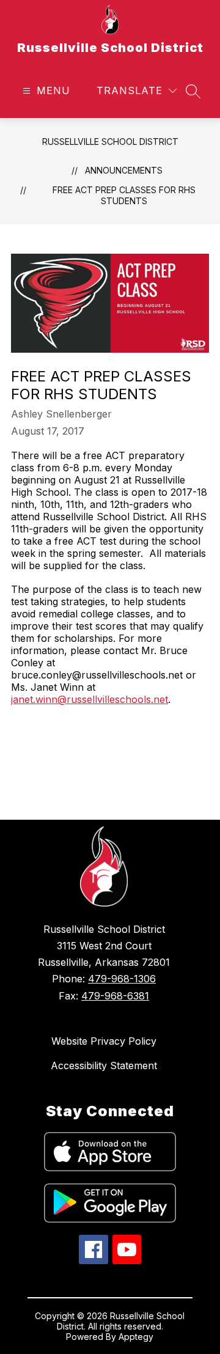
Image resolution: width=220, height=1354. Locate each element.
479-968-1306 (122, 979)
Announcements (124, 170)
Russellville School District (110, 141)
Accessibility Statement (104, 1065)
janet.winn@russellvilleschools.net (89, 699)
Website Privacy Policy (103, 1041)
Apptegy (136, 1336)
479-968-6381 (115, 996)
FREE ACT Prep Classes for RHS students (124, 195)
